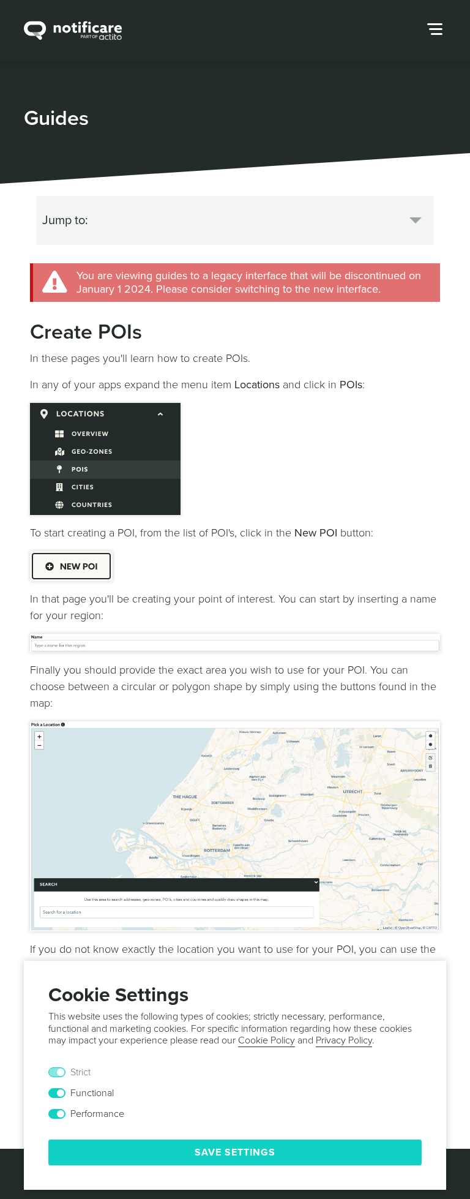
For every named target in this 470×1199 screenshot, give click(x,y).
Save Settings (235, 1152)
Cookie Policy (266, 1040)
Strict (80, 1072)
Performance (97, 1114)
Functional (92, 1093)
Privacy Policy (344, 1040)
